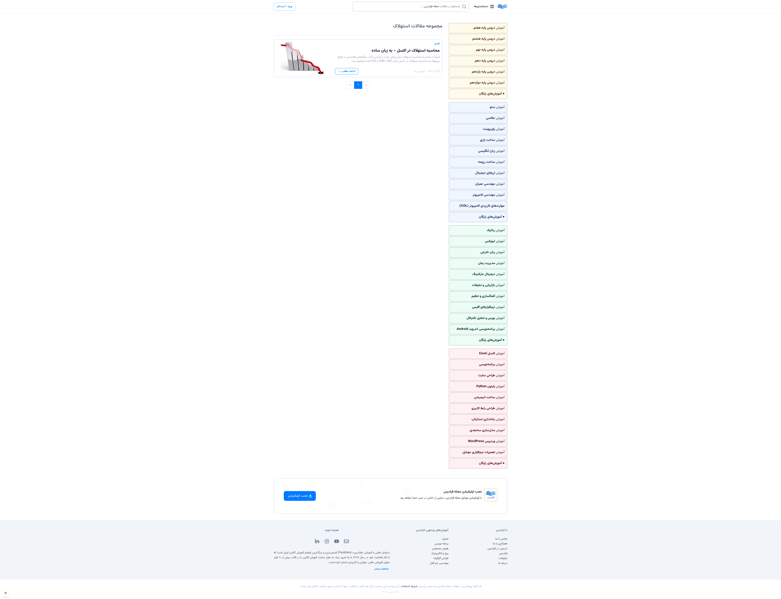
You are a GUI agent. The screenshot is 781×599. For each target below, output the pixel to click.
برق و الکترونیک (439, 553)
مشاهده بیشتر (381, 569)
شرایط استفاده (409, 586)
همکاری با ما (500, 543)
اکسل (437, 44)
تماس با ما (501, 539)
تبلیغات (503, 558)
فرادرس (503, 553)
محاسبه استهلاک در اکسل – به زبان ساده (406, 50)
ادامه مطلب (349, 71)
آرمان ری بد (419, 71)
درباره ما (502, 563)
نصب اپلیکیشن (298, 495)
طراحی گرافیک (440, 558)
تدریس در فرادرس (497, 548)
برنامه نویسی (441, 543)
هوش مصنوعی (440, 548)
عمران (445, 539)
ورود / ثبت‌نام (284, 6)
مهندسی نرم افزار (439, 563)
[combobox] (408, 6)
